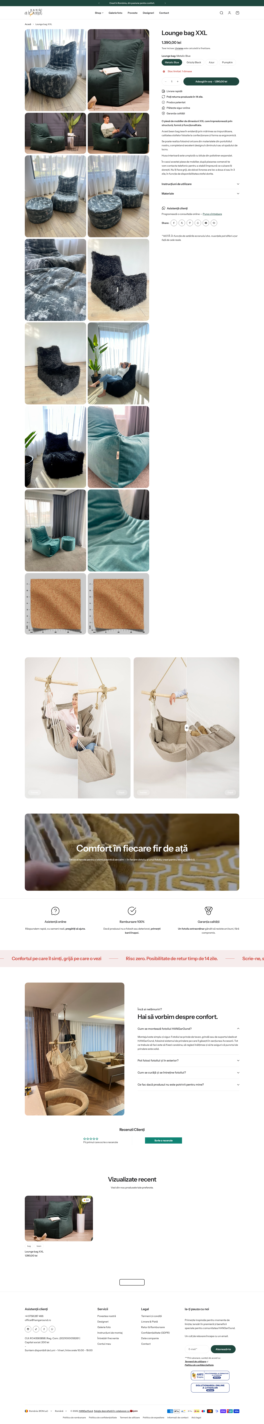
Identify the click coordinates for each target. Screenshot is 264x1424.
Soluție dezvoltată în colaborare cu (112, 1411)
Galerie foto (104, 1327)
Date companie (150, 1338)
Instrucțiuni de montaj (110, 1332)
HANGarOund (86, 1411)
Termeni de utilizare (130, 1417)
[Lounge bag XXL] (59, 1218)
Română (59, 1411)
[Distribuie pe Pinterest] (190, 223)
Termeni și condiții (151, 1316)
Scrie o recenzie (163, 1140)
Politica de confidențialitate (103, 1417)
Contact (146, 1343)
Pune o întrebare (212, 214)
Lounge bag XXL (184, 33)
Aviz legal (196, 1417)
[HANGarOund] (34, 13)
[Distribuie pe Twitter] (182, 223)
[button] (99, 3)
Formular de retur (132, 1282)
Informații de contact (177, 1417)
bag (29, 1246)
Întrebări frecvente (108, 1338)
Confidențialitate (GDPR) (155, 1332)
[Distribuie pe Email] (206, 223)
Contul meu (104, 1343)
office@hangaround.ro (38, 1320)
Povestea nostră (106, 1316)
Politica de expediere (153, 1417)
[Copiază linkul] (214, 223)
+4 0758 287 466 (34, 1316)
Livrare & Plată (149, 1321)
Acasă (28, 24)
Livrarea (179, 48)
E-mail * (193, 1349)
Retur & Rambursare (153, 1327)
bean (39, 1246)
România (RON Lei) (38, 1411)
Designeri (102, 1321)
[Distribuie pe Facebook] (174, 223)
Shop (98, 12)
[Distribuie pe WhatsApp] (198, 223)
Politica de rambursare (74, 1417)
